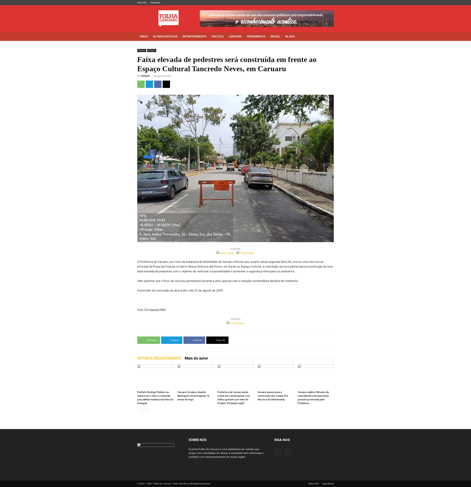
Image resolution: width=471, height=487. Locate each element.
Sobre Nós (142, 2)
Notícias (141, 50)
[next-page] (145, 410)
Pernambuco (256, 36)
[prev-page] (139, 410)
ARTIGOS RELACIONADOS (159, 358)
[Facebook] (325, 2)
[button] (329, 36)
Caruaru (235, 36)
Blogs (290, 36)
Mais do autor (196, 358)
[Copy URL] (166, 84)
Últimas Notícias (165, 36)
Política (218, 36)
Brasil (275, 36)
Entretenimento (194, 36)
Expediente (155, 2)
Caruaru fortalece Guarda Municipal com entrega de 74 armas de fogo (193, 396)
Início (144, 36)
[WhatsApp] (141, 84)
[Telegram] (149, 84)
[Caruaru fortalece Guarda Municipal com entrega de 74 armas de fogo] (195, 376)
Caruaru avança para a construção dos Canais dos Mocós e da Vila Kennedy (273, 396)
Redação (145, 76)
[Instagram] (331, 2)
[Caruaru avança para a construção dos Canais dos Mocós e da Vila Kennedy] (276, 376)
